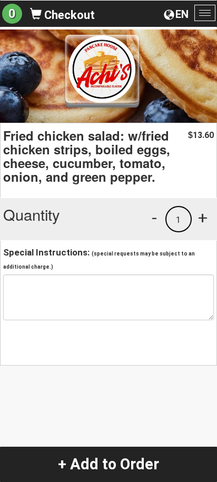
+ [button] (203, 218)
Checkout (68, 15)
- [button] (154, 218)
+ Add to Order (108, 464)
